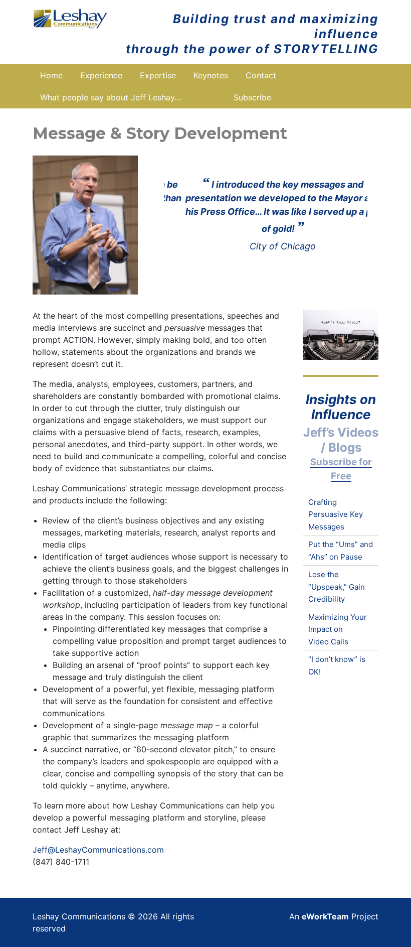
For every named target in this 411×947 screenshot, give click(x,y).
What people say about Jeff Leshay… (110, 97)
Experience (101, 75)
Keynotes (210, 75)
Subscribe (252, 97)
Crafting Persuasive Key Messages (335, 514)
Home (51, 75)
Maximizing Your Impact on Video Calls (337, 629)
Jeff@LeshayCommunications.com (98, 850)
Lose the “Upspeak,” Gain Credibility (336, 587)
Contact (261, 75)
